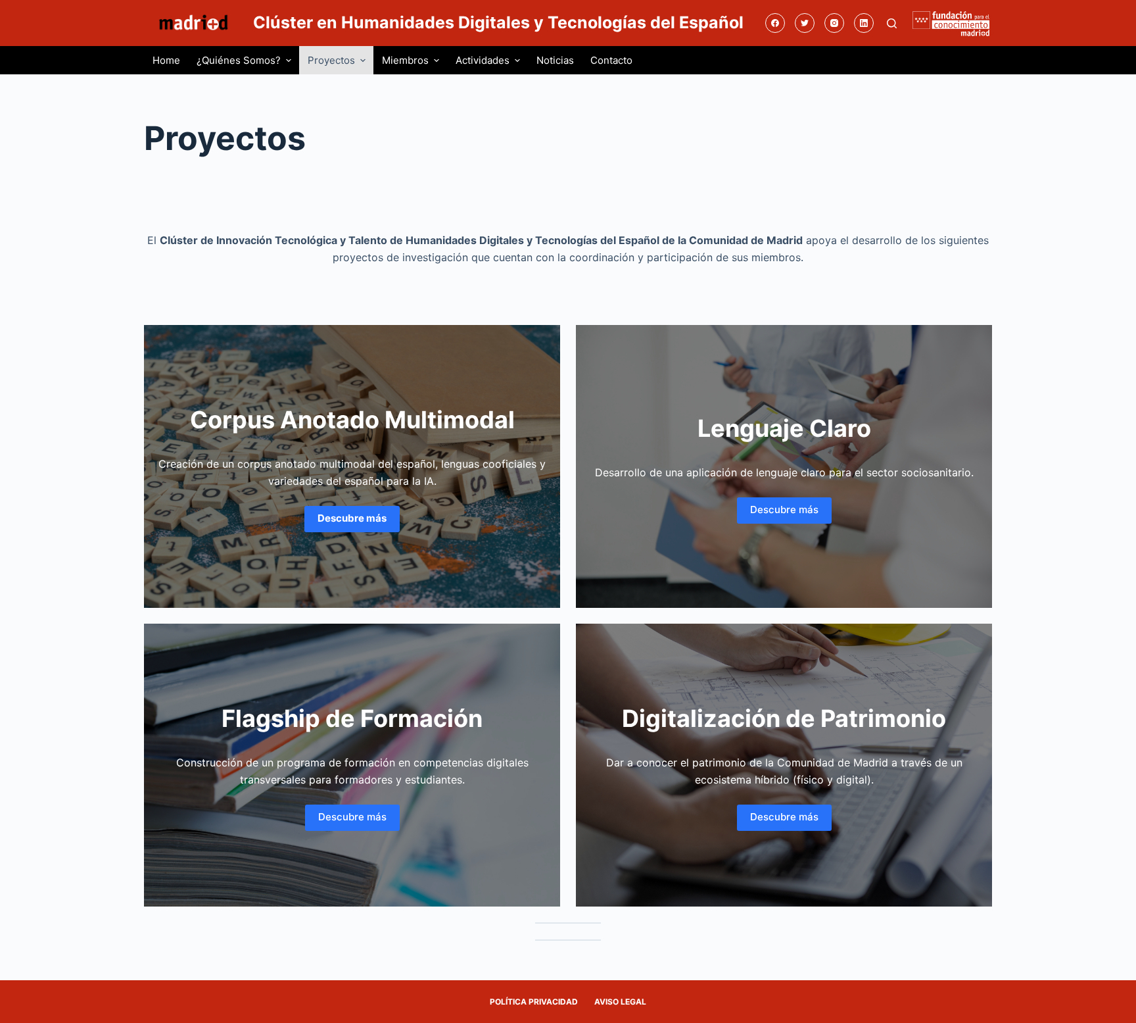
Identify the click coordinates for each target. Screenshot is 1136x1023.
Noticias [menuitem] (555, 60)
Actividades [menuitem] (482, 60)
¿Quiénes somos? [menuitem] (239, 60)
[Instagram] (834, 23)
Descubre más (784, 509)
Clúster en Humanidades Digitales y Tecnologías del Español (498, 22)
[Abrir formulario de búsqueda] (892, 23)
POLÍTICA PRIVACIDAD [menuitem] (534, 1002)
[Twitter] (805, 23)
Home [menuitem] (166, 60)
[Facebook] (775, 23)
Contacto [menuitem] (611, 60)
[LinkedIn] (864, 23)
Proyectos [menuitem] (331, 60)
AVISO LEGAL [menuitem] (620, 1002)
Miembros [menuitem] (405, 60)
